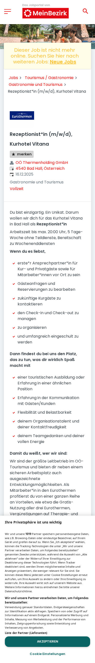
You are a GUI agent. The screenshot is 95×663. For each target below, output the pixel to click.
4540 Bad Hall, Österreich (40, 168)
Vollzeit (17, 188)
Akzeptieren (47, 641)
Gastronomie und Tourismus (36, 84)
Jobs (13, 77)
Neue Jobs (63, 61)
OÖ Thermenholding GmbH (42, 162)
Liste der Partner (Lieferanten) (26, 633)
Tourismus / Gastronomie (49, 77)
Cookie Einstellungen (47, 654)
